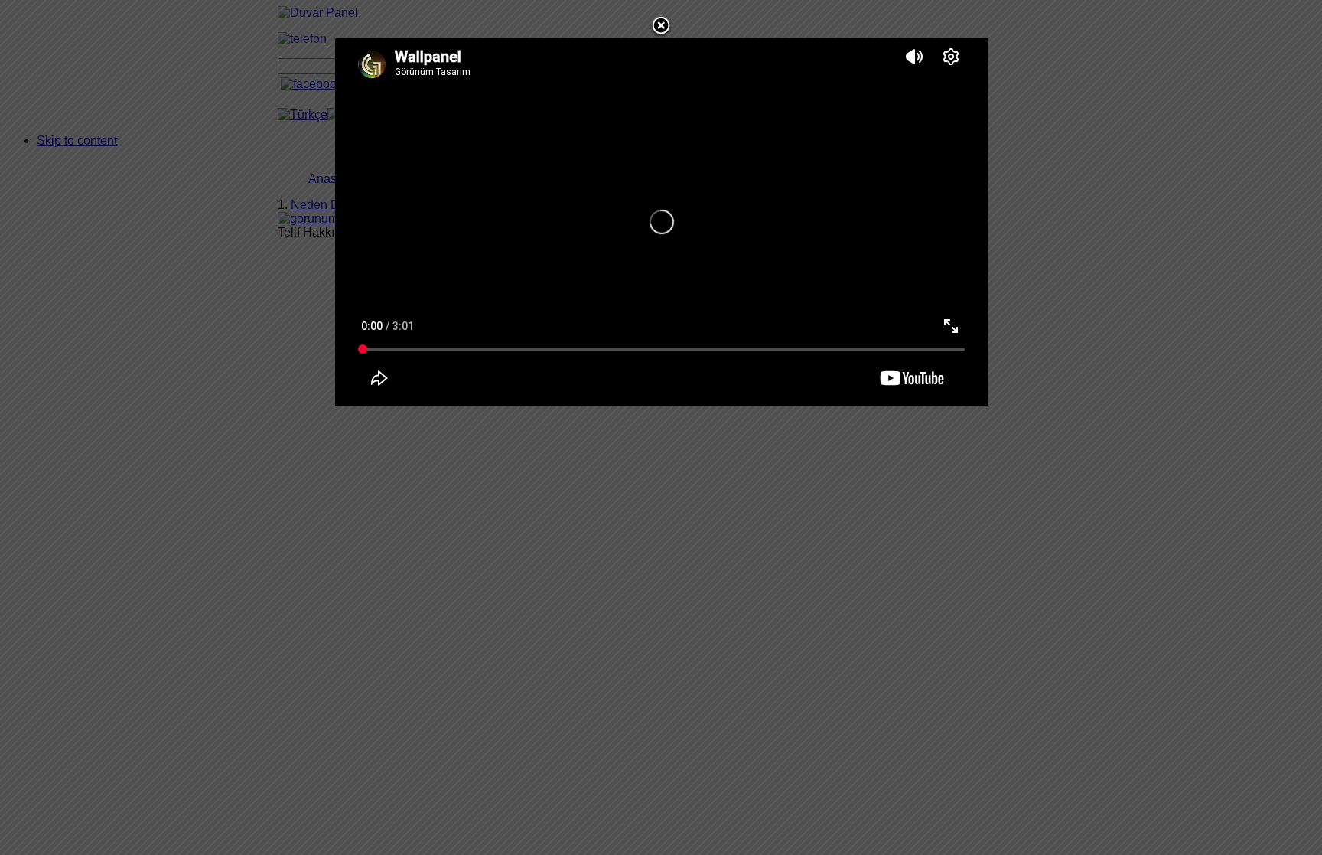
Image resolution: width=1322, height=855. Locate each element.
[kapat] (661, 34)
